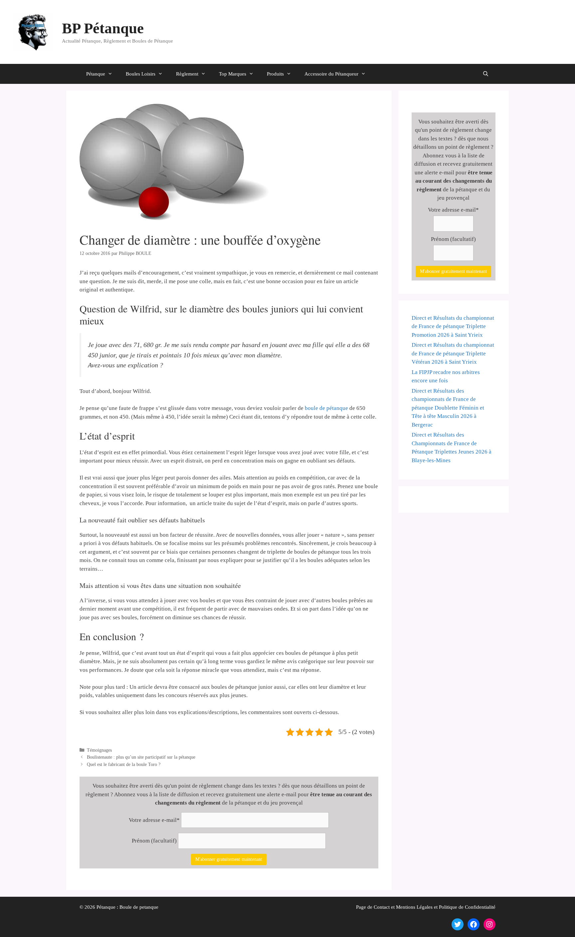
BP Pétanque (103, 28)
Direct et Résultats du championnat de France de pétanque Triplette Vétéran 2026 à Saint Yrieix (453, 353)
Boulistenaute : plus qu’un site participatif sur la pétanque (141, 757)
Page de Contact (373, 907)
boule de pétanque (326, 408)
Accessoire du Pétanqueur (331, 74)
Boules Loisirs (140, 74)
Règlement (187, 74)
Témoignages (99, 750)
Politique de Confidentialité (467, 907)
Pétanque (95, 74)
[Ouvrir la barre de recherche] (485, 74)
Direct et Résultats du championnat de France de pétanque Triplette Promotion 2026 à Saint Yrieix (453, 326)
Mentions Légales (414, 907)
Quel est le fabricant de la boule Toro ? (123, 764)
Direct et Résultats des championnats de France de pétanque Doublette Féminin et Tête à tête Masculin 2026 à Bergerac (448, 408)
